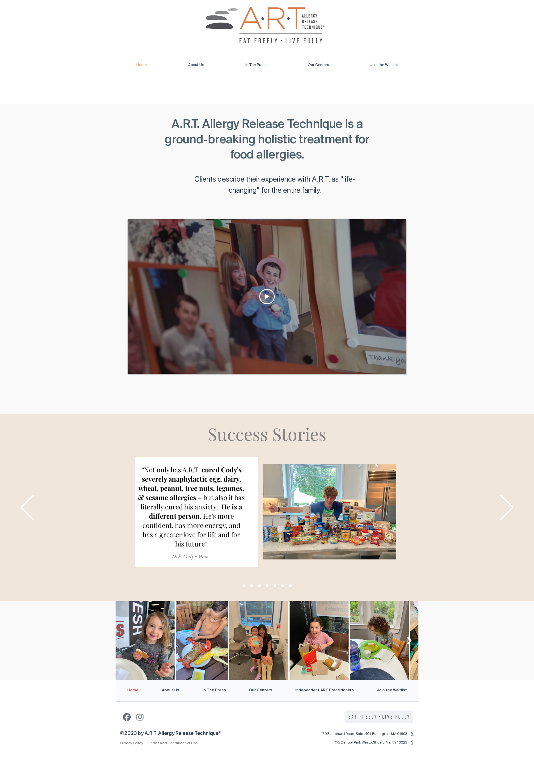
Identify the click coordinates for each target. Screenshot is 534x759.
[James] (251, 585)
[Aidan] (274, 585)
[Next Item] (409, 640)
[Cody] (244, 585)
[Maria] (282, 585)
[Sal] (267, 585)
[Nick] (290, 585)
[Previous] (27, 508)
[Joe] (259, 585)
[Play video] (267, 296)
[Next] (506, 508)
